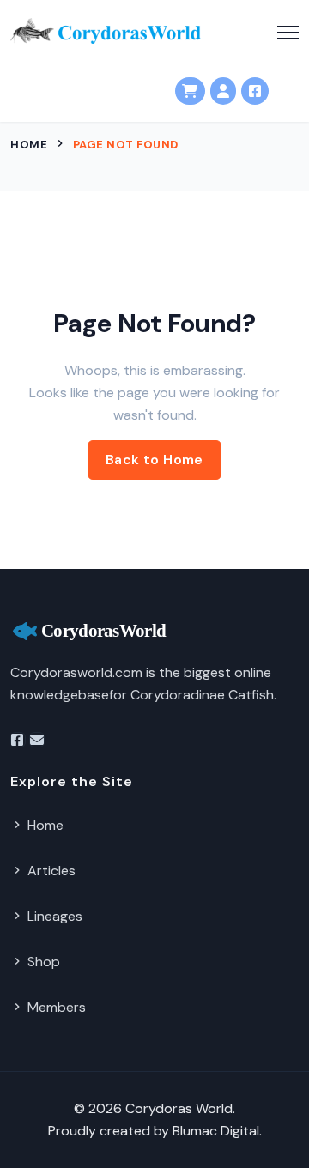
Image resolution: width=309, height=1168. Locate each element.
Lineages (53, 916)
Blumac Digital (216, 1131)
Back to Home (154, 460)
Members (55, 1007)
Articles (50, 871)
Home (28, 144)
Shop (42, 962)
